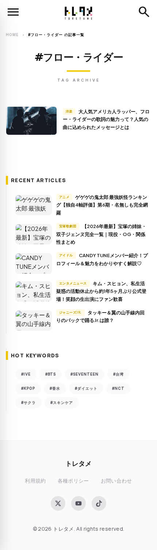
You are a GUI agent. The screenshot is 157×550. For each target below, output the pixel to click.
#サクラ (28, 402)
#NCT (118, 388)
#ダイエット (86, 388)
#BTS (50, 374)
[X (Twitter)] (58, 503)
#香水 (55, 388)
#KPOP (28, 388)
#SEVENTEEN (84, 374)
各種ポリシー (73, 480)
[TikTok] (99, 503)
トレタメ (78, 463)
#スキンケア (61, 402)
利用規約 (35, 480)
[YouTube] (78, 503)
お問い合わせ (116, 480)
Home (12, 34)
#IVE (26, 374)
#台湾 (118, 374)
